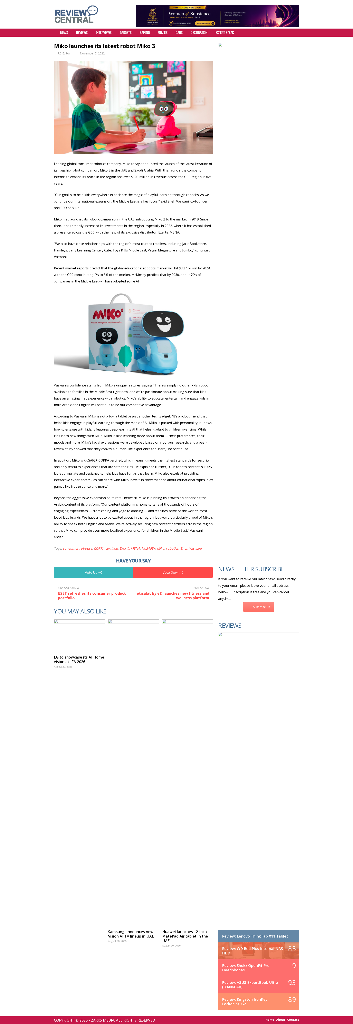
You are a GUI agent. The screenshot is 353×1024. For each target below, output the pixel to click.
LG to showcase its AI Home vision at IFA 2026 (79, 659)
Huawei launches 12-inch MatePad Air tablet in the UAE (185, 936)
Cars (178, 33)
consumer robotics (77, 548)
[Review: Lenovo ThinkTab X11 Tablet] (258, 785)
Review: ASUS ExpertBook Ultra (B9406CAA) (250, 984)
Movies (162, 33)
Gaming (145, 33)
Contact (293, 1019)
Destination (199, 33)
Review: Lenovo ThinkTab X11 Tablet (255, 936)
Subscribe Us (261, 607)
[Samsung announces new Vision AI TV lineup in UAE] (133, 772)
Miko (160, 548)
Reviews (82, 33)
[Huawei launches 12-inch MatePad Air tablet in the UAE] (187, 772)
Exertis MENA (130, 548)
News (64, 33)
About (280, 1019)
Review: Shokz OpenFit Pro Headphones (245, 967)
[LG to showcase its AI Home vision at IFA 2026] (79, 635)
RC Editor (64, 53)
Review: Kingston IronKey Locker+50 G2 (245, 1001)
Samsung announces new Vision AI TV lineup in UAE (131, 934)
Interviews (104, 33)
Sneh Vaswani (191, 548)
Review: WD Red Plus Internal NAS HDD (252, 950)
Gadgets (126, 33)
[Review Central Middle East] (76, 24)
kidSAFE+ (148, 548)
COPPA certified (106, 548)
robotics (172, 548)
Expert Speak (225, 33)
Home (270, 1019)
